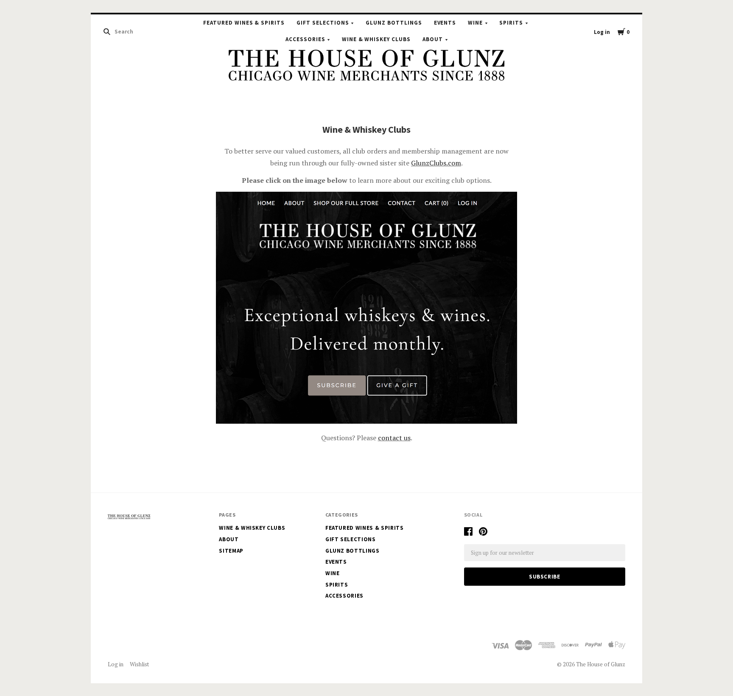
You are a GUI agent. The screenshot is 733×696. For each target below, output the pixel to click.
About (432, 39)
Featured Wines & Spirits (244, 22)
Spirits (511, 22)
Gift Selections (323, 22)
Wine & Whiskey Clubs (376, 39)
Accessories (305, 39)
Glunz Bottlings (394, 22)
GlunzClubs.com (436, 163)
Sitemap (231, 550)
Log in (602, 32)
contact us (394, 437)
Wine (475, 22)
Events (445, 22)
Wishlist (139, 664)
